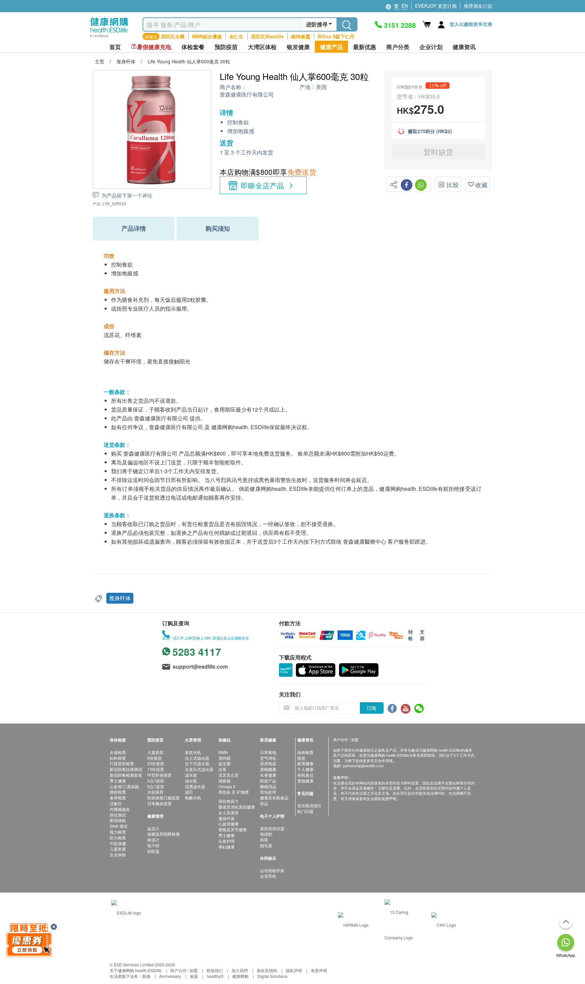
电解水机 (193, 797)
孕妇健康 (226, 847)
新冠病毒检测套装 (126, 775)
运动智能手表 (272, 870)
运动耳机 (268, 876)
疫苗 (301, 758)
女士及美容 (228, 812)
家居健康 (305, 763)
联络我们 (215, 970)
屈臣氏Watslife (267, 36)
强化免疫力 (228, 801)
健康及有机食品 (274, 797)
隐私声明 (294, 970)
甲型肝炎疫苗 (159, 775)
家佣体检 (118, 820)
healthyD (215, 976)
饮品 (264, 803)
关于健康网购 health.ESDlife (135, 970)
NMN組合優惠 (207, 36)
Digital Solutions (272, 976)
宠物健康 (268, 769)
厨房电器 (268, 763)
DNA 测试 (119, 826)
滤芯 (189, 792)
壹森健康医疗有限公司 (247, 95)
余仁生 (236, 36)
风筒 (264, 839)
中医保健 (118, 843)
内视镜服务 (120, 809)
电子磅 (153, 845)
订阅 (371, 708)
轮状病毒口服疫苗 (163, 797)
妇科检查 (118, 758)
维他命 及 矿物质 (233, 792)
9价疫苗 (154, 758)
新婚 (146, 976)
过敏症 (116, 803)
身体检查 (305, 752)
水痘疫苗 (155, 792)
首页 (115, 47)
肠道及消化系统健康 (236, 807)
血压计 (153, 828)
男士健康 (118, 780)
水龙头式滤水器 (199, 769)
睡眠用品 (268, 786)
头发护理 (226, 841)
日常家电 (268, 752)
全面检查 (118, 752)
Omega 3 (226, 786)
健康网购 (240, 976)
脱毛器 (266, 845)
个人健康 (305, 769)
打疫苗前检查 (122, 763)
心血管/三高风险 (124, 786)
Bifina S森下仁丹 (336, 36)
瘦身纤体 (120, 598)
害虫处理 (268, 792)
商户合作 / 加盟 (184, 970)
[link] (126, 912)
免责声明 (319, 970)
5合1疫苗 (155, 780)
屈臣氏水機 (173, 36)
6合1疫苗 (155, 786)
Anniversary (170, 976)
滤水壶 (191, 775)
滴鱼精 (224, 780)
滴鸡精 (224, 758)
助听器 (153, 851)
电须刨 (266, 834)
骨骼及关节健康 (232, 829)
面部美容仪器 (272, 828)
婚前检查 (118, 792)
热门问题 (305, 811)
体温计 (153, 839)
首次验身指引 (309, 805)
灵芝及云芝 (228, 775)
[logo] (109, 37)
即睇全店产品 (262, 185)
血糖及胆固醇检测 (163, 834)
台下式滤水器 (197, 763)
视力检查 (118, 832)
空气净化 (268, 758)
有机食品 (305, 775)
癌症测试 (118, 815)
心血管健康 (228, 823)
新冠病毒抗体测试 (126, 769)
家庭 (194, 976)
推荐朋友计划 (478, 5)
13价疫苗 (155, 769)
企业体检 (118, 854)
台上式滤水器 (197, 758)
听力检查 (118, 837)
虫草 (222, 769)
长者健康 (268, 775)
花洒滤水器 (195, 786)
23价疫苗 (155, 763)
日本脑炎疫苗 (159, 803)
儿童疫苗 (155, 752)
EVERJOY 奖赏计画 (436, 5)
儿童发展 (118, 849)
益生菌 (224, 763)
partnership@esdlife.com (363, 765)
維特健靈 (300, 36)
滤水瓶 (191, 780)
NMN (223, 752)
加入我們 (240, 970)
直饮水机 (193, 752)
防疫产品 (268, 780)
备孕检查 (118, 797)
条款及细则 (267, 970)
